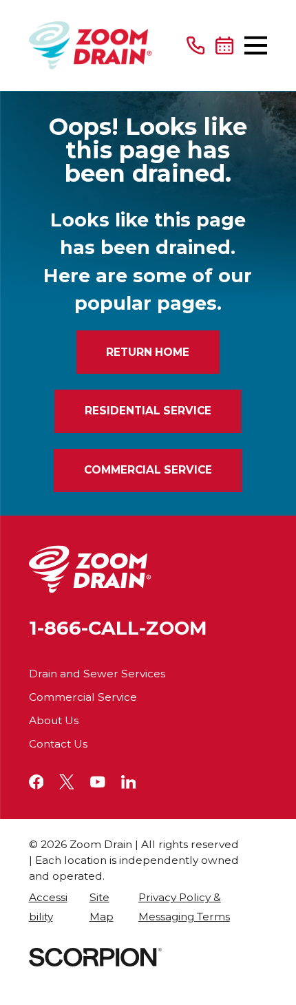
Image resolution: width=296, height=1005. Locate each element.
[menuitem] (51, 907)
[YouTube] (97, 782)
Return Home (147, 352)
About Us (53, 720)
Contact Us (58, 743)
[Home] (90, 45)
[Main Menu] (256, 45)
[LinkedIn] (128, 782)
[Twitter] (66, 782)
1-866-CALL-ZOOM (118, 628)
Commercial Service (148, 469)
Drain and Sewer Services (97, 673)
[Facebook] (36, 782)
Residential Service (148, 410)
